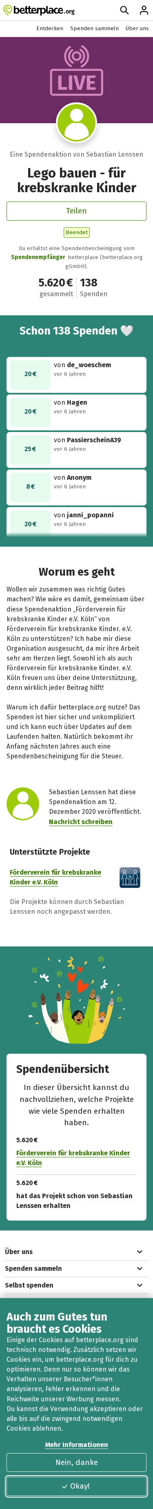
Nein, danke (76, 1462)
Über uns (137, 28)
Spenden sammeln (94, 28)
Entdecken (49, 28)
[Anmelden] (144, 10)
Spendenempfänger (38, 257)
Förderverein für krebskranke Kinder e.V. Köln (73, 1158)
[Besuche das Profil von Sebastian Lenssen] (76, 122)
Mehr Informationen (76, 1445)
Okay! (80, 1486)
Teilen (76, 210)
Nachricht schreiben (81, 822)
